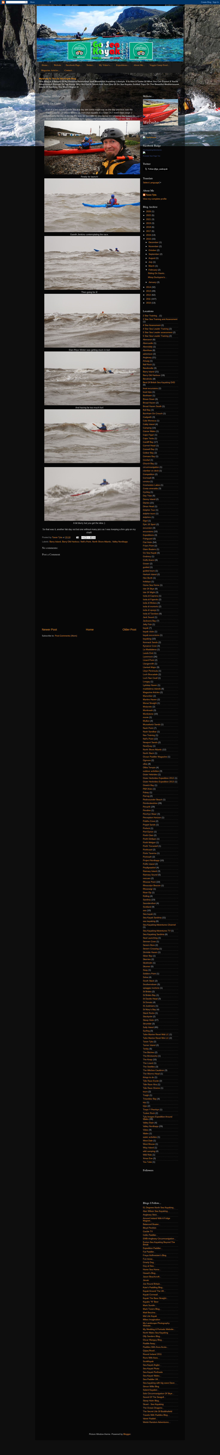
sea (144, 910)
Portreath (147, 857)
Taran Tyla (151, 195)
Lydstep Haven (150, 685)
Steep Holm (148, 1020)
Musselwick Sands (151, 724)
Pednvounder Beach (152, 800)
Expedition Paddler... (152, 1248)
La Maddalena (150, 649)
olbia (145, 764)
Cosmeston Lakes (151, 485)
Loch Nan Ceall (150, 678)
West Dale (148, 1141)
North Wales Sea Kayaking (155, 1333)
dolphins (147, 517)
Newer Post (49, 629)
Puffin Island (149, 864)
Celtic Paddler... (150, 1235)
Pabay (146, 792)
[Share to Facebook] (91, 537)
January (153, 282)
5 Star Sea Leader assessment (157, 332)
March (152, 266)
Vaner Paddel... (150, 1419)
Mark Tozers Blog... (152, 1309)
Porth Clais (148, 835)
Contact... (69, 70)
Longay (146, 682)
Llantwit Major (149, 667)
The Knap (147, 1059)
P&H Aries (147, 789)
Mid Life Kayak (150, 1316)
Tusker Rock (149, 1113)
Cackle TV (148, 1231)
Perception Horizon (152, 817)
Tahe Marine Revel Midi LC (156, 1034)
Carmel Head (149, 446)
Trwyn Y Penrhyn (151, 1109)
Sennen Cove (149, 941)
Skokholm (147, 963)
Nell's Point (86, 542)
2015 (149, 239)
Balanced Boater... (151, 1224)
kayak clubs (148, 631)
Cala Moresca (149, 421)
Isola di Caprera (150, 596)
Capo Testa (148, 438)
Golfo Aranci (148, 560)
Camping (147, 428)
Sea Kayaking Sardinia (153, 934)
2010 (149, 303)
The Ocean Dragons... (153, 1408)
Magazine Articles (151, 692)
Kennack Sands (150, 642)
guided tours (149, 571)
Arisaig (146, 361)
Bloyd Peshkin (149, 1228)
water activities (150, 1137)
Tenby (146, 1049)
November (154, 246)
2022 (149, 215)
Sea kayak (148, 914)
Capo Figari (148, 435)
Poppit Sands (149, 825)
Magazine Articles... (50, 70)
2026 (149, 211)
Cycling (146, 492)
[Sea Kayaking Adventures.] (144, 153)
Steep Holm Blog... (152, 1401)
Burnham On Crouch (153, 413)
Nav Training (149, 735)
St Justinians (149, 1006)
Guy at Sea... (149, 1266)
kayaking (147, 639)
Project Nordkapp (151, 860)
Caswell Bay (148, 449)
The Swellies (149, 1067)
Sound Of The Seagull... (154, 1397)
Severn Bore (149, 945)
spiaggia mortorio (151, 988)
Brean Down (149, 399)
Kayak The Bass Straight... (155, 1298)
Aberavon (147, 339)
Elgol (145, 521)
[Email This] (82, 537)
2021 (149, 219)
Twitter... (90, 64)
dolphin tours (149, 513)
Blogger (127, 1434)
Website (57, 64)
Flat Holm (147, 542)
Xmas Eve (148, 1158)
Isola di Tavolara (150, 614)
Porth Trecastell (150, 846)
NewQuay (147, 746)
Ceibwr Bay (148, 453)
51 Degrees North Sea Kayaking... (159, 1207)
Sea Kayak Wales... (152, 1376)
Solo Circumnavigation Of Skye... (158, 1393)
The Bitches (148, 1052)
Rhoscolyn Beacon (152, 885)
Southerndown (150, 984)
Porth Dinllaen (149, 839)
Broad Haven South (152, 406)
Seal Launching (150, 938)
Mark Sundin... (150, 1305)
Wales (146, 1133)
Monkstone (148, 714)
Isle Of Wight (149, 592)
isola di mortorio (150, 606)
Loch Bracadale (150, 674)
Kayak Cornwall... (151, 1295)
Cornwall (147, 478)
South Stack (148, 981)
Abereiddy (148, 347)
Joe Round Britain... (152, 1284)
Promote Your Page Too (151, 156)
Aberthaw (147, 350)
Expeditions (148, 535)
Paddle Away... (150, 1343)
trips (145, 1106)
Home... (45, 64)
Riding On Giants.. (156, 273)
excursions (148, 531)
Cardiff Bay (148, 442)
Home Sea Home (151, 585)
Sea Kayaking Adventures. (152, 150)
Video (145, 1130)
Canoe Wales (149, 431)
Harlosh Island (150, 574)
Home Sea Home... (152, 1269)
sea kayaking (149, 921)
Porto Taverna (149, 853)
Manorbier (148, 696)
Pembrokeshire (150, 803)
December (154, 242)
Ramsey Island (150, 871)
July (151, 262)
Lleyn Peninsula (150, 671)
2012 (149, 295)
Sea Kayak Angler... (152, 1365)
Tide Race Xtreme (151, 1088)
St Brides (147, 991)
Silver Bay (147, 956)
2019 (149, 223)
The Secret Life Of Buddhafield (157, 1411)
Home (90, 629)
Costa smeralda (150, 488)
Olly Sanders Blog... (152, 1336)
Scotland (147, 907)
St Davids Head (150, 999)
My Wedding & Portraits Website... (159, 1329)
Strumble (147, 1024)
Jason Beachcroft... (152, 1277)
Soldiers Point (149, 974)
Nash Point (148, 728)
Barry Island (55, 542)
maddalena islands (152, 689)
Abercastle (148, 343)
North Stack (148, 753)
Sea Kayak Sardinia (152, 918)
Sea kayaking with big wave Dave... (159, 1383)
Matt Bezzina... (150, 1312)
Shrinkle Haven (150, 952)
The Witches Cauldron (153, 1070)
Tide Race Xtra (150, 1084)
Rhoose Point (149, 882)
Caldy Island (149, 424)
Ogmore (147, 760)
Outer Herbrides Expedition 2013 (158, 782)
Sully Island (148, 1027)
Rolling (146, 896)
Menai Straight (150, 703)
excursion (147, 528)
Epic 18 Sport (149, 524)
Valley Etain (148, 1123)
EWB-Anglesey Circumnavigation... (159, 1239)
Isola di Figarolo (150, 599)
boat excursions (150, 388)
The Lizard (148, 1063)
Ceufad (146, 460)
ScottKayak (148, 1361)
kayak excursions (151, 635)
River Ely (147, 892)
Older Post (129, 629)
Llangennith (148, 664)
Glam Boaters (149, 549)
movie (146, 717)
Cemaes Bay (149, 456)
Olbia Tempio (149, 767)
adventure (148, 354)
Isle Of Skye (148, 589)
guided (146, 567)
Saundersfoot (149, 903)
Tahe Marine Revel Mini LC (156, 1038)
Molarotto (147, 707)
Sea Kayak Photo (151, 1368)
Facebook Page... (74, 64)
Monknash (148, 710)
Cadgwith (147, 417)
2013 (149, 291)
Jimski (146, 1280)
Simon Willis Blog (151, 1386)
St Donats (147, 1002)
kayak (145, 628)
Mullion (146, 721)
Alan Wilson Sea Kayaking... (156, 1211)
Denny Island (149, 499)
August (152, 258)
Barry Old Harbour (70, 542)
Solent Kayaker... (151, 1390)
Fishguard (148, 539)
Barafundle (148, 368)
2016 (149, 235)
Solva (145, 977)
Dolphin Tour (149, 510)
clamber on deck (151, 471)
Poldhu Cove (149, 821)
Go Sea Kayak (150, 553)
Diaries (146, 503)
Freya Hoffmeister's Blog (154, 1255)
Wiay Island (148, 1148)
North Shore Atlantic (101, 542)
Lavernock (148, 657)
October (153, 250)
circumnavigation (151, 467)
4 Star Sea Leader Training (156, 329)
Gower (146, 564)
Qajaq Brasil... (149, 1351)
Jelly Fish (147, 624)
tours (145, 1092)
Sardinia (147, 900)
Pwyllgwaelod (149, 867)
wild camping (149, 1151)
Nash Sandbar (150, 732)
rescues (146, 878)
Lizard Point (148, 660)
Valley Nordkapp (120, 542)
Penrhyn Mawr (150, 814)
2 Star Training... (151, 316)
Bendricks (147, 379)
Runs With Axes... (151, 1358)
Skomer (146, 966)
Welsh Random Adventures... (156, 1422)
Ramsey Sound (150, 875)
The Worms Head (151, 1074)
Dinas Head (148, 506)
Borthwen (147, 395)
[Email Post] (77, 537)
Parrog (146, 796)
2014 (149, 287)
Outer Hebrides (150, 774)
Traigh (146, 1095)
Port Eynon (148, 832)
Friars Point (148, 546)
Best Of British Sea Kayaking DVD (159, 382)
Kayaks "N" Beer (150, 1302)
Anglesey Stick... (150, 1215)
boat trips (147, 392)
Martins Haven (150, 699)
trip (144, 1102)
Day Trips (147, 496)
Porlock (146, 828)
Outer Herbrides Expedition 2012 (158, 778)
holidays (147, 581)
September (154, 254)
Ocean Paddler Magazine (155, 757)
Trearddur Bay (150, 1099)
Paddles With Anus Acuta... (155, 1347)
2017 (149, 231)
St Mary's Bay (149, 1009)
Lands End (148, 653)
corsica (146, 481)
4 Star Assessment (152, 325)
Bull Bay (147, 410)
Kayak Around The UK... (154, 1291)
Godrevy (147, 556)
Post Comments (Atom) (66, 636)
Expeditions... (122, 64)
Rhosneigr (148, 889)
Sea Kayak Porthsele (153, 1372)
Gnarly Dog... (149, 1262)
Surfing (146, 1031)
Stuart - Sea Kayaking (153, 1404)
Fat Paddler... (149, 1252)
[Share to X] (88, 537)
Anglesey (147, 357)
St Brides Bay (149, 995)
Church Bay (148, 463)
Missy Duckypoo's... (157, 277)
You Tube (147, 1162)
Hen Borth (148, 578)
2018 (149, 227)
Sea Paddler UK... (151, 1379)
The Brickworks (150, 1056)
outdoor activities (151, 771)
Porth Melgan (149, 842)
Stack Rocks (149, 1013)
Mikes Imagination (151, 1319)
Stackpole (147, 1016)
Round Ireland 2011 (152, 1354)
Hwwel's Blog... (150, 1273)
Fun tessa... (148, 1259)
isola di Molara (150, 603)
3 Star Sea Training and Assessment (160, 319)
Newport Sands (150, 742)
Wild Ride (147, 1155)
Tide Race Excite (151, 1081)
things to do (148, 1077)
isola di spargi (149, 610)
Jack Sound (148, 617)
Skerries (147, 959)
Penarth (146, 807)
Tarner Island (149, 1045)
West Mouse (149, 1144)
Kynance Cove (150, 646)
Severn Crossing (151, 949)
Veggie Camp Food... (159, 64)
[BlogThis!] (85, 537)
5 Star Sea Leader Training (156, 336)
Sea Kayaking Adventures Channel (159, 925)
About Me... (139, 64)
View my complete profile (155, 199)
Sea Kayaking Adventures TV (156, 931)
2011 (148, 299)
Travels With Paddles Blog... (156, 1415)
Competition (148, 474)
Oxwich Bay (148, 785)
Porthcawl (147, 850)
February (153, 270)
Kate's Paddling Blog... (153, 1287)
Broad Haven (149, 403)
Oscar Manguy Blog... (153, 1340)
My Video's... (105, 64)
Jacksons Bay (149, 621)
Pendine (147, 810)
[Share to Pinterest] (94, 537)
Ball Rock (147, 364)
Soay (145, 970)
